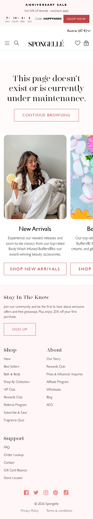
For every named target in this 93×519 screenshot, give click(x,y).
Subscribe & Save (15, 413)
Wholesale (53, 390)
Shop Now (76, 19)
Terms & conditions (59, 511)
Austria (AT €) (77, 31)
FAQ (7, 447)
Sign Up (19, 329)
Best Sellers (11, 367)
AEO (49, 405)
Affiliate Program (57, 382)
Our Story (53, 359)
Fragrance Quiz (14, 420)
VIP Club (9, 390)
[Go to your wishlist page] (80, 43)
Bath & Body (12, 374)
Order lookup (14, 455)
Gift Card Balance (15, 470)
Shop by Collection (17, 382)
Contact (9, 463)
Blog (49, 397)
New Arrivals (35, 228)
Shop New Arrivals (35, 268)
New (7, 359)
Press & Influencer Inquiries (64, 374)
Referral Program (15, 405)
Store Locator (13, 478)
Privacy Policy (30, 511)
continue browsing (46, 115)
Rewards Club (13, 397)
